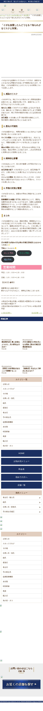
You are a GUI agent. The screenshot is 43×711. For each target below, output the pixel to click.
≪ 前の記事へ (6, 313)
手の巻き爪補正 (8, 512)
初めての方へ (21, 477)
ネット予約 (8, 253)
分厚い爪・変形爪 (9, 507)
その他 (5, 393)
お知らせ (6, 384)
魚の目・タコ (8, 446)
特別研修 (6, 431)
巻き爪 (5, 412)
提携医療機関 (8, 422)
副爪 (4, 403)
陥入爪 (5, 441)
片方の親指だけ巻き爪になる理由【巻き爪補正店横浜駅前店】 (32, 344)
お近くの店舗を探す (20, 684)
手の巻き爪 (7, 417)
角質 (4, 436)
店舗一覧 (21, 485)
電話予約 (7, 260)
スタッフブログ (8, 389)
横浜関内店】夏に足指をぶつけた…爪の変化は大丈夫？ (11, 344)
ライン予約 (24, 253)
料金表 (21, 469)
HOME (21, 453)
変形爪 (5, 408)
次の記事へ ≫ (37, 313)
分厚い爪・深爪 (8, 398)
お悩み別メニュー (21, 461)
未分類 (4, 349)
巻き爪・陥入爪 (8, 497)
